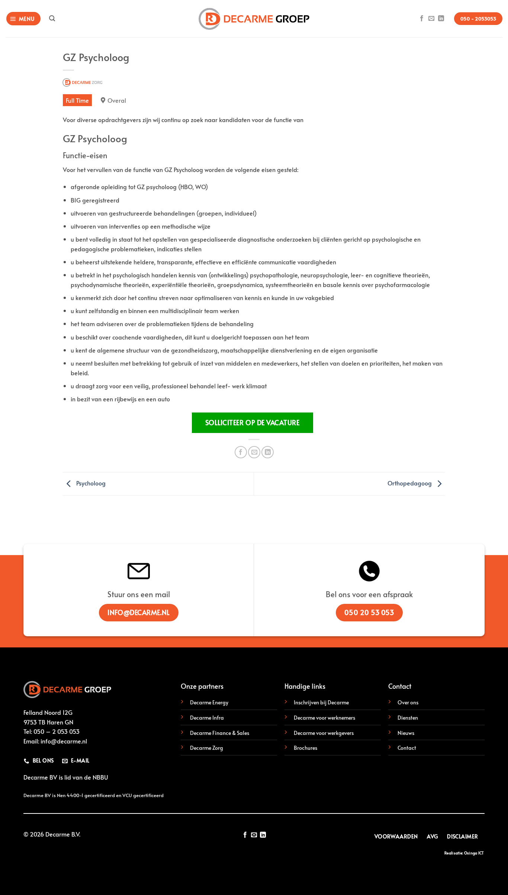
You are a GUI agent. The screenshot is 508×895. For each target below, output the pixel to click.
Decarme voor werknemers (324, 717)
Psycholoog (90, 482)
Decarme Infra (207, 717)
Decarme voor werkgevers (324, 732)
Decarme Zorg (206, 747)
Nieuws (406, 732)
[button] (23, 19)
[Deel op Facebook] (241, 452)
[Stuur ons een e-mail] (431, 18)
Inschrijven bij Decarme (321, 702)
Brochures (305, 747)
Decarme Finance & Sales (219, 732)
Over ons (408, 702)
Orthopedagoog (410, 482)
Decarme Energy (209, 702)
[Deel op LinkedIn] (267, 452)
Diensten (408, 717)
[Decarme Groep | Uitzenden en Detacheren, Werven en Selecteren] (254, 19)
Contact (407, 747)
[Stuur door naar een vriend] (254, 452)
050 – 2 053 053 (56, 731)
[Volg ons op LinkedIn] (441, 18)
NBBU (100, 777)
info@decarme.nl (64, 741)
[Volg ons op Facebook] (422, 18)
